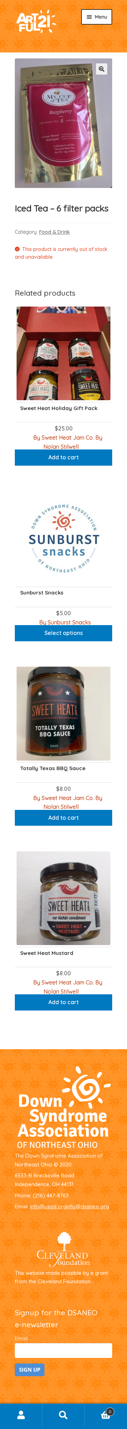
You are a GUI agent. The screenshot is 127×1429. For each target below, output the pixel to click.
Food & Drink (54, 232)
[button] (101, 69)
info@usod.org (48, 1206)
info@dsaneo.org (87, 1206)
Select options (63, 632)
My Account (21, 1415)
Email (22, 1338)
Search (63, 1415)
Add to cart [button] (63, 457)
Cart (98, 1409)
